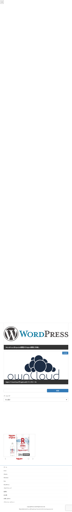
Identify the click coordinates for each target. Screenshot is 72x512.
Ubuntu (5, 474)
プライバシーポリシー (9, 502)
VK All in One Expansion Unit (46, 509)
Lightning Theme (35, 509)
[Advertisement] (36, 418)
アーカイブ (7, 396)
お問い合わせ (7, 498)
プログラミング (8, 488)
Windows (6, 477)
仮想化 (5, 491)
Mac (5, 481)
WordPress (6, 484)
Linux (5, 470)
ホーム (5, 467)
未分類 (5, 495)
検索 (57, 391)
